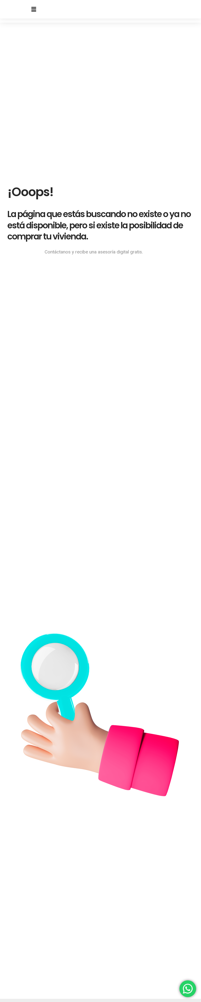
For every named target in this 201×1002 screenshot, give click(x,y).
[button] (34, 9)
